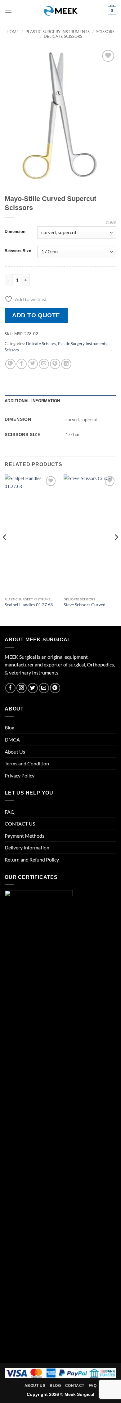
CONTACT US (20, 823)
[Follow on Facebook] (10, 688)
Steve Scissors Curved (84, 604)
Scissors (105, 31)
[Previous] (5, 549)
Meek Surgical (79, 1394)
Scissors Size (18, 251)
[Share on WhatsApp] (10, 364)
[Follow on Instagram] (21, 688)
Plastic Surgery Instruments (57, 31)
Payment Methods (24, 836)
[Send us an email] (44, 688)
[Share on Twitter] (33, 364)
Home (13, 31)
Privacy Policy (19, 775)
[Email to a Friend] (44, 364)
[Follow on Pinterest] (55, 688)
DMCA (12, 739)
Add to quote (36, 315)
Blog (9, 727)
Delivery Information (27, 847)
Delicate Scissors (63, 36)
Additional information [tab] (32, 401)
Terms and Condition (27, 763)
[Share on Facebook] (21, 364)
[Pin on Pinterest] (55, 364)
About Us (15, 752)
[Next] (116, 549)
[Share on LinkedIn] (66, 364)
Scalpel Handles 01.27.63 (29, 604)
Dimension (15, 231)
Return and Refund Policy (32, 859)
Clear (111, 222)
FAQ (10, 812)
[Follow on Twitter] (33, 688)
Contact (74, 1385)
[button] (8, 10)
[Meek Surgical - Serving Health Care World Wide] (60, 11)
